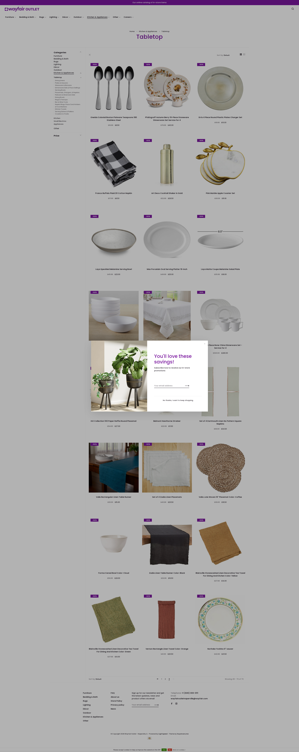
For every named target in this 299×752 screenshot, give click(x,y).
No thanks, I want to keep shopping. (178, 400)
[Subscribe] (186, 385)
